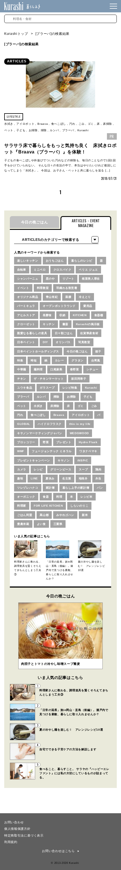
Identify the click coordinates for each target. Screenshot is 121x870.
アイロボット (25, 123)
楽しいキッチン (27, 260)
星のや (50, 278)
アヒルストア (26, 315)
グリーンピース (60, 469)
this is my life (80, 423)
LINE (34, 478)
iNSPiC (82, 460)
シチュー (92, 369)
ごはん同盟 (24, 514)
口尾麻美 (56, 369)
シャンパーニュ (27, 278)
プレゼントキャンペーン (33, 460)
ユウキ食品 (24, 387)
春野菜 (74, 369)
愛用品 (87, 305)
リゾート (68, 278)
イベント (23, 287)
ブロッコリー (26, 442)
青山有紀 (52, 296)
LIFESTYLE (14, 116)
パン (100, 487)
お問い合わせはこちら (58, 851)
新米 (85, 514)
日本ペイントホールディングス (38, 351)
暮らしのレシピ (81, 260)
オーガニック (26, 496)
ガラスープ (47, 387)
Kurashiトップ (16, 34)
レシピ (38, 469)
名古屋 (66, 478)
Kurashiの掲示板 (88, 324)
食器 (46, 496)
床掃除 (107, 123)
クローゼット (26, 324)
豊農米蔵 (23, 523)
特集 (20, 360)
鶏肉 (98, 469)
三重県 (57, 523)
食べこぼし (58, 123)
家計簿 (50, 487)
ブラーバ (68, 130)
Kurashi (83, 130)
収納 (62, 315)
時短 (34, 360)
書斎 (65, 324)
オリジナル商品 (27, 296)
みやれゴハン (65, 514)
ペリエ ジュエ (88, 269)
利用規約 (10, 841)
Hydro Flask (88, 442)
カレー (59, 360)
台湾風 (95, 360)
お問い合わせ (14, 822)
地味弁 (83, 478)
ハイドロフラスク (50, 423)
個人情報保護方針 (17, 828)
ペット (8, 130)
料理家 (21, 505)
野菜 (46, 442)
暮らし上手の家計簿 (75, 487)
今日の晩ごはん (34, 222)
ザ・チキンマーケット (49, 378)
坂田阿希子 (78, 378)
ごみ (81, 123)
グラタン (77, 360)
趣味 (20, 478)
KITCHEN (80, 315)
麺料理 (38, 369)
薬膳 (68, 296)
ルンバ (54, 130)
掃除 (44, 130)
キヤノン (64, 460)
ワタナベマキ (88, 451)
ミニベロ (40, 269)
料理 (59, 496)
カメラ (21, 469)
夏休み (50, 478)
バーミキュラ (26, 305)
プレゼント (63, 442)
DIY (45, 342)
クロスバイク (62, 269)
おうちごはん (55, 260)
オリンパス (63, 342)
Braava (42, 123)
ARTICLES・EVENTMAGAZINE (86, 223)
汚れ (72, 123)
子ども (20, 130)
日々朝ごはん (64, 333)
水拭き (8, 123)
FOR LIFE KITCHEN (48, 505)
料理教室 (43, 287)
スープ (83, 469)
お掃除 (33, 130)
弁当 (98, 478)
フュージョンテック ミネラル (52, 451)
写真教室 (84, 342)
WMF (20, 451)
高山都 (44, 514)
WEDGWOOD (79, 433)
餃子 (98, 351)
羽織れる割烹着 (66, 287)
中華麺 (21, 369)
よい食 (41, 523)
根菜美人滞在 (91, 278)
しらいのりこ (79, 505)
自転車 (21, 269)
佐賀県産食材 (89, 333)
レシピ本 (86, 496)
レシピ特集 (69, 387)
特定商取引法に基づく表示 (24, 835)
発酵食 (47, 315)
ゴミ (91, 123)
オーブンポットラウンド (59, 305)
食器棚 (98, 315)
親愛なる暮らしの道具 (32, 333)
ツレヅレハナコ (27, 487)
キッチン (49, 324)
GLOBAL (23, 423)
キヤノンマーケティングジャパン (39, 433)
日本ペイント (26, 342)
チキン (21, 378)
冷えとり (85, 296)
